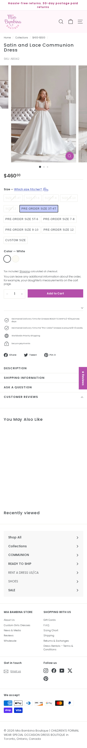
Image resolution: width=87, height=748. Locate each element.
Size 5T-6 (33, 198)
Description (15, 368)
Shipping (25, 271)
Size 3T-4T (13, 198)
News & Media (12, 630)
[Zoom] (69, 156)
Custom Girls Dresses (17, 625)
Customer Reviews (21, 397)
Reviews (9, 635)
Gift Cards (50, 620)
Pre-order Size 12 (59, 229)
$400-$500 (39, 37)
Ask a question (18, 387)
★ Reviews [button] (83, 378)
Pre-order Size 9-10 (22, 229)
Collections (21, 37)
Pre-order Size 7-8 (59, 219)
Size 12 (11, 208)
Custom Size (15, 240)
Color (14, 251)
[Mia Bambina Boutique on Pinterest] (46, 678)
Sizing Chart (51, 630)
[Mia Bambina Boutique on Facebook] (54, 670)
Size (23, 189)
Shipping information (24, 378)
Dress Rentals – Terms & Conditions (58, 647)
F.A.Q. (47, 625)
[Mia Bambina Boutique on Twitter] (70, 670)
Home (7, 37)
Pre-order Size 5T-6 (21, 219)
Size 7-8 (51, 198)
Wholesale (10, 641)
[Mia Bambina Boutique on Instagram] (46, 670)
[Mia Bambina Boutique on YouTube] (62, 670)
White (7, 259)
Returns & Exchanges (56, 641)
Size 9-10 (69, 198)
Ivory (15, 259)
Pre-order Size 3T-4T (38, 208)
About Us (9, 620)
